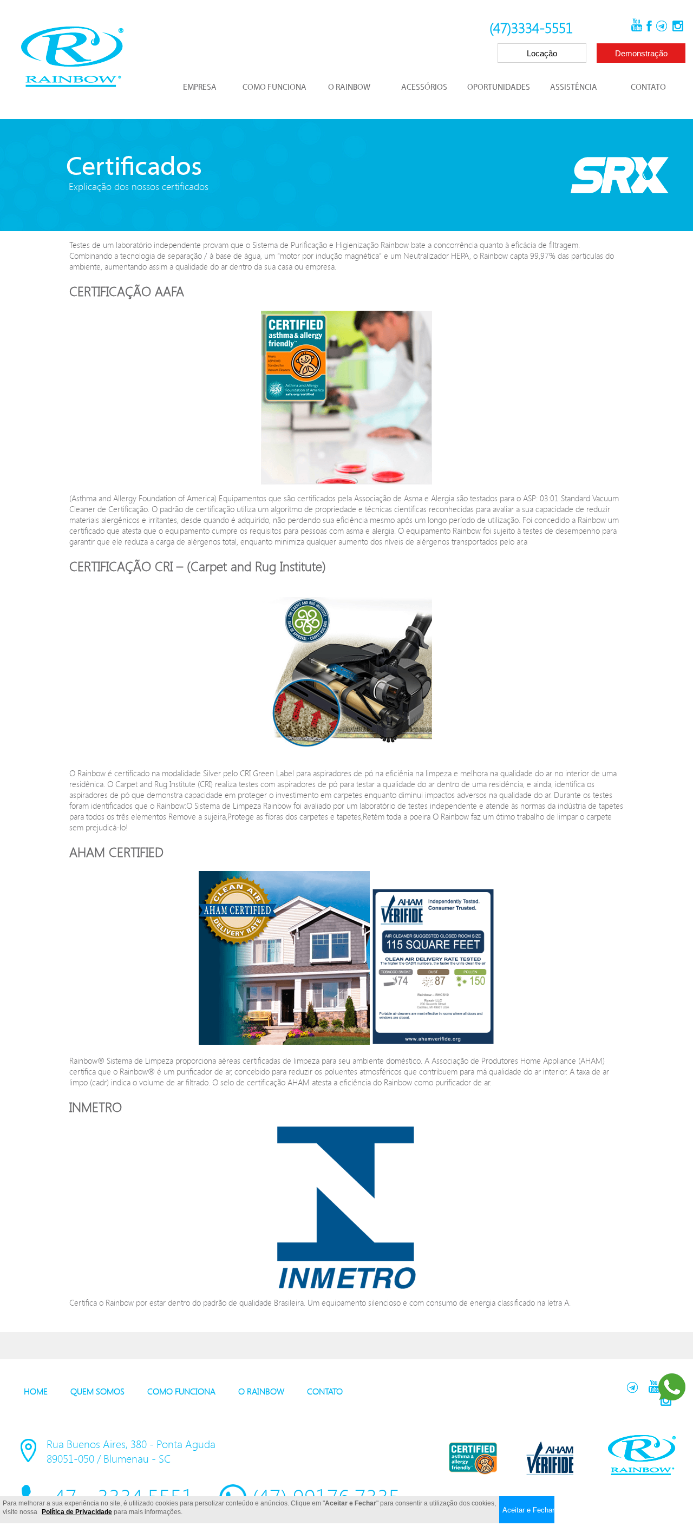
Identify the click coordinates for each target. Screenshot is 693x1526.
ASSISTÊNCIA (573, 87)
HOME (36, 1391)
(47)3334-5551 (531, 27)
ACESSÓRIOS (424, 87)
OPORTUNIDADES (498, 87)
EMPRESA (200, 87)
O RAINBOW (349, 87)
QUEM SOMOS (97, 1391)
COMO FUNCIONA (274, 87)
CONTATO (648, 87)
